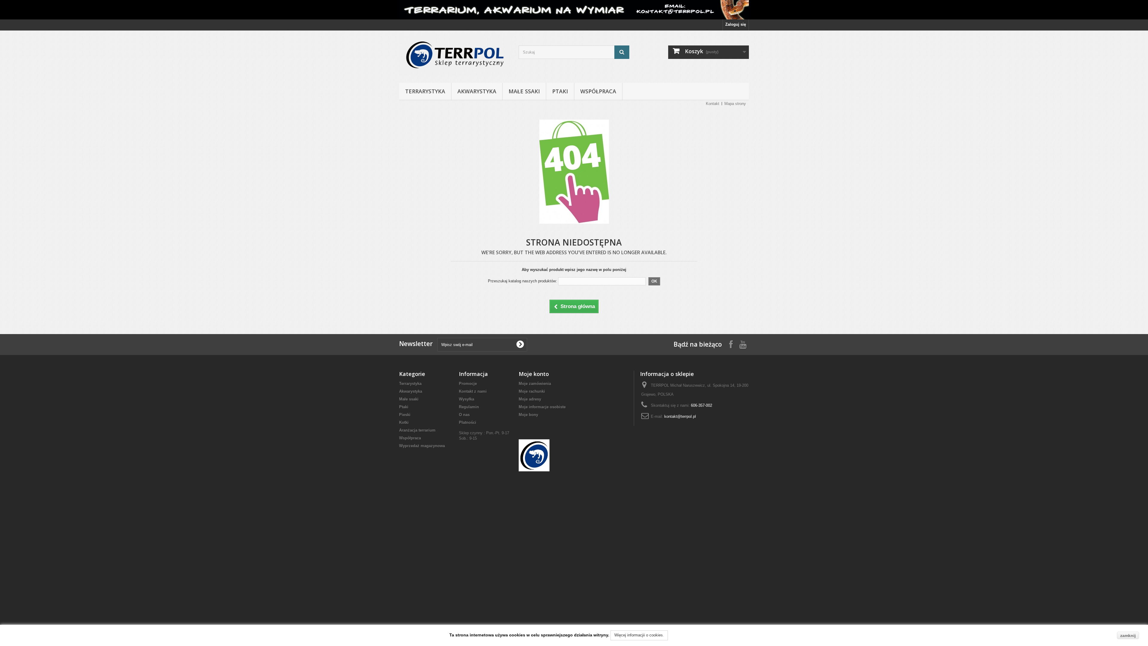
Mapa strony (735, 103)
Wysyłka (466, 399)
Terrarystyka (425, 91)
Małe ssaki (524, 91)
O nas (464, 414)
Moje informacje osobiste (542, 407)
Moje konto (534, 373)
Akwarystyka (476, 91)
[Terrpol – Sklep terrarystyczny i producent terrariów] (454, 55)
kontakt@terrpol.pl (680, 416)
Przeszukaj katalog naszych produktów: (522, 281)
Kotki (404, 422)
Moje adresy (530, 399)
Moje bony (528, 414)
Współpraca (598, 91)
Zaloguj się (735, 24)
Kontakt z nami (473, 391)
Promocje (468, 383)
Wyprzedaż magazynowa (422, 446)
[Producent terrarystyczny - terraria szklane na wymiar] (574, 9)
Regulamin (469, 407)
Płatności (467, 422)
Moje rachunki (532, 391)
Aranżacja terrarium (417, 430)
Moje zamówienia (535, 383)
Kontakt (712, 103)
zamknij (1128, 635)
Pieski (404, 414)
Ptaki (560, 91)
